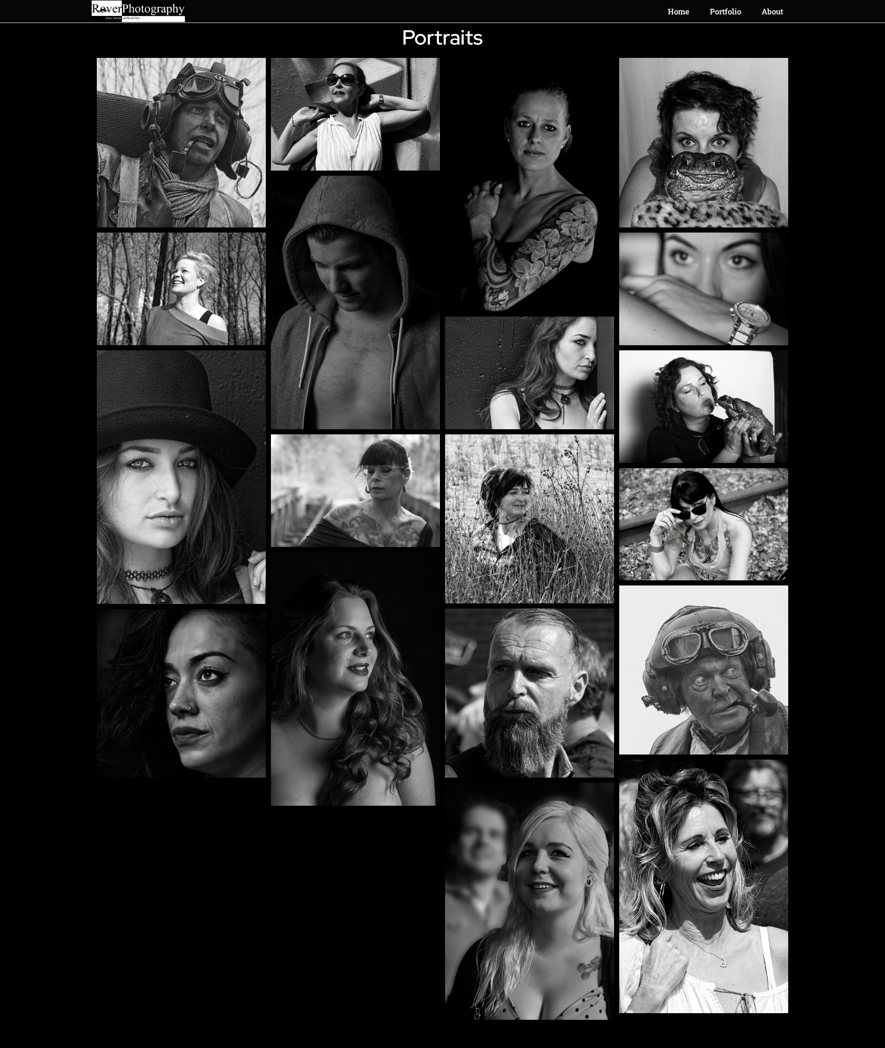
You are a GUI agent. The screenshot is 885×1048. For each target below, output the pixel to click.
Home (678, 11)
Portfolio (725, 11)
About (772, 11)
